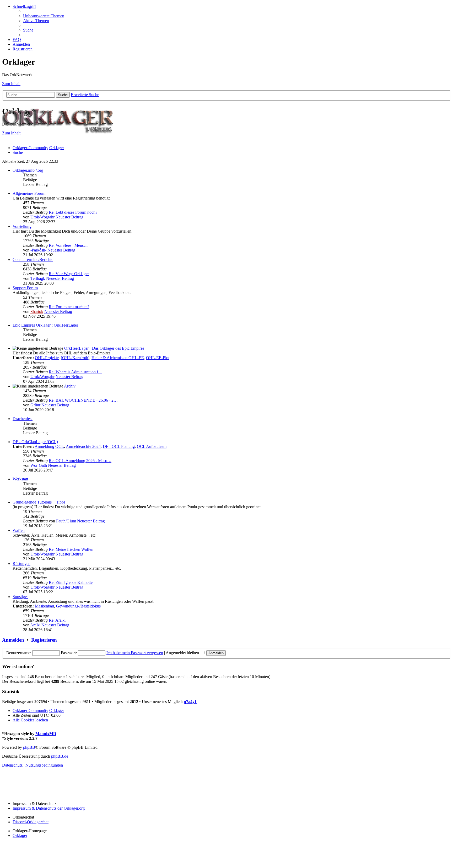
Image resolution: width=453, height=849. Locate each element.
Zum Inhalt (11, 83)
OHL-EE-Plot (157, 357)
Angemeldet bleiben (183, 653)
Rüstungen (21, 563)
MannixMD (45, 733)
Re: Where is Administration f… (75, 372)
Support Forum (25, 288)
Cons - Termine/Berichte (33, 259)
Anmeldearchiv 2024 (83, 446)
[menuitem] (43, 16)
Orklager (20, 835)
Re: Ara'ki (57, 620)
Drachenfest (23, 418)
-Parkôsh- (38, 250)
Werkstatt (20, 479)
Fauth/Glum (66, 521)
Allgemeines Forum (29, 193)
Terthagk (37, 278)
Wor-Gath (38, 465)
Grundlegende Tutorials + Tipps (39, 502)
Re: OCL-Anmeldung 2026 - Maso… (80, 460)
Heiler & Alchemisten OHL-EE (117, 357)
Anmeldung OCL (49, 446)
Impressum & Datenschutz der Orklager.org (49, 808)
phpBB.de (59, 756)
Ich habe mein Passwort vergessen (134, 653)
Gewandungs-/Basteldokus (78, 606)
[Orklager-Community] (59, 139)
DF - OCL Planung (119, 446)
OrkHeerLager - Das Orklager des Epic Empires (104, 348)
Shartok (36, 311)
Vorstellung (22, 226)
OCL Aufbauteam (151, 446)
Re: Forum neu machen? (69, 307)
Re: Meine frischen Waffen (71, 549)
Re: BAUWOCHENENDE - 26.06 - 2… (83, 400)
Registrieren (44, 640)
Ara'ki (35, 625)
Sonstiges (20, 596)
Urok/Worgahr (42, 217)
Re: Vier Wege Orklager (69, 273)
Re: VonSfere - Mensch (68, 245)
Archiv (70, 386)
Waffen (19, 530)
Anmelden (13, 640)
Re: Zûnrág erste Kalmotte (71, 582)
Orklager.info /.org (28, 170)
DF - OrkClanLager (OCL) (35, 441)
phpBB (29, 747)
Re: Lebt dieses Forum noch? (73, 212)
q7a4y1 (190, 701)
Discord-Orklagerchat (30, 822)
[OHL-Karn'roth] (75, 357)
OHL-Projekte (47, 357)
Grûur (35, 405)
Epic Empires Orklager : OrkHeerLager (45, 325)
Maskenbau (44, 606)
